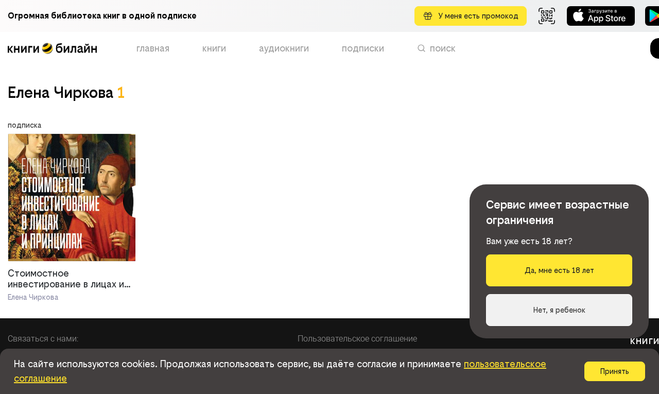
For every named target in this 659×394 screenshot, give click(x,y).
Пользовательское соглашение (357, 339)
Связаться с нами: (43, 339)
